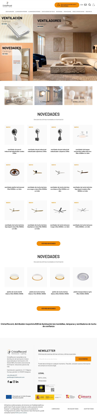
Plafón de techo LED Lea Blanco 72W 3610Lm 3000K (37, 293)
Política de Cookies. (21, 412)
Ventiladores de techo (48, 11)
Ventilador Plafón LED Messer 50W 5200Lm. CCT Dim (14, 188)
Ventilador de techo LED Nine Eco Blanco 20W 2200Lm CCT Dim (59, 189)
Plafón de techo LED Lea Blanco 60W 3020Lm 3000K (60, 293)
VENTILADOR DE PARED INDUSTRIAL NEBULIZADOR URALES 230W (14, 151)
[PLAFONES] (19, 95)
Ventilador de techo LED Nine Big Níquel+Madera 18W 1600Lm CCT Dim (82, 189)
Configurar (55, 409)
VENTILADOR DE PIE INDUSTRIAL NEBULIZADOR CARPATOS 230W (60, 150)
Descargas (89, 11)
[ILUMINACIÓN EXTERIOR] (48, 95)
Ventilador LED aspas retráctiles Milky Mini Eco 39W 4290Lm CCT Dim (82, 151)
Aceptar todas (89, 409)
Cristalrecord (10, 11)
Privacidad (42, 381)
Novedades (59, 11)
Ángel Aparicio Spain (78, 11)
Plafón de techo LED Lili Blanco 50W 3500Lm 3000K (14, 293)
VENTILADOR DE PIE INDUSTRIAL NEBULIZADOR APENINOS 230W (37, 150)
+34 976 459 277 (12, 375)
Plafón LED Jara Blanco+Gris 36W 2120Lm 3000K (83, 293)
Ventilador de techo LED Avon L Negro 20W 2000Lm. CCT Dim (60, 226)
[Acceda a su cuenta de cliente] (93, 4)
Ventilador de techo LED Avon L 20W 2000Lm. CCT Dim (82, 226)
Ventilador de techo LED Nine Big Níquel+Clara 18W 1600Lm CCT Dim (14, 227)
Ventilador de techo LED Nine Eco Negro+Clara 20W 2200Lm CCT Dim (37, 189)
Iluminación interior (21, 11)
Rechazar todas (73, 409)
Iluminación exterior (34, 11)
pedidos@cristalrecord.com (15, 377)
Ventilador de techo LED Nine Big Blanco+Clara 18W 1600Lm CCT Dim (37, 227)
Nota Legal (42, 378)
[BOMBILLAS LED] (78, 95)
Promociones (67, 11)
